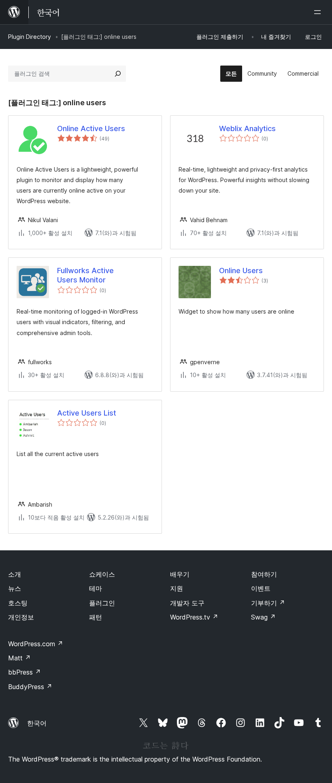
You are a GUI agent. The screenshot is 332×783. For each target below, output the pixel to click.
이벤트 (260, 588)
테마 (95, 588)
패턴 (95, 617)
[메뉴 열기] (319, 12)
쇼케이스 (102, 574)
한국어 (37, 723)
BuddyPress (30, 687)
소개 (14, 574)
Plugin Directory (29, 36)
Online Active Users (91, 128)
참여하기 (264, 574)
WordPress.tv (194, 617)
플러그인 (102, 603)
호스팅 (18, 603)
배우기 (179, 574)
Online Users (241, 270)
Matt (19, 658)
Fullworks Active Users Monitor (85, 275)
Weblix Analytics (247, 128)
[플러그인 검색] (118, 74)
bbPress (24, 672)
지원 (176, 588)
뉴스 (14, 588)
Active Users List (86, 413)
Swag (263, 617)
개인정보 (21, 617)
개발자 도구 (187, 603)
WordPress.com (35, 644)
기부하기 (268, 603)
